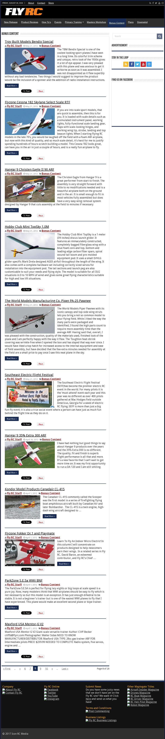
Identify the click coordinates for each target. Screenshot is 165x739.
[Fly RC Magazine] (23, 11)
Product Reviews (29, 22)
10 (46, 668)
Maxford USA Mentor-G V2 (24, 624)
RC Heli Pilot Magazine (144, 701)
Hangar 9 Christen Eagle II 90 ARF (29, 169)
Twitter (51, 692)
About (31, 3)
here (88, 698)
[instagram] (162, 3)
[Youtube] (159, 3)
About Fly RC (13, 689)
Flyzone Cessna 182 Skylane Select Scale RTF (37, 102)
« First (6, 668)
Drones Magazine (140, 692)
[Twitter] (156, 3)
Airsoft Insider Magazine (145, 689)
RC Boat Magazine (141, 695)
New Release (11, 22)
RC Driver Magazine (142, 698)
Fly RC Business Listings (102, 720)
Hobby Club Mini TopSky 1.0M (27, 227)
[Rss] (150, 3)
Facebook (52, 689)
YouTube (52, 695)
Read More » (12, 86)
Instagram (53, 698)
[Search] (159, 36)
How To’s (46, 22)
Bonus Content (116, 23)
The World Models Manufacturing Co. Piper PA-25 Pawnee (48, 301)
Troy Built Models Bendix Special (29, 42)
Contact (41, 3)
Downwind (142, 22)
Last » (65, 668)
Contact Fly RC (14, 692)
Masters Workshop (96, 22)
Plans (131, 22)
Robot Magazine (140, 705)
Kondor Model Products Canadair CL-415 (35, 489)
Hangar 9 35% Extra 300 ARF (25, 435)
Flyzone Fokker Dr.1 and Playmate (30, 533)
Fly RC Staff (14, 45)
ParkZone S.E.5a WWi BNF (24, 580)
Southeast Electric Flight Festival (29, 375)
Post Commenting (99, 711)
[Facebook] (153, 3)
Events (57, 22)
